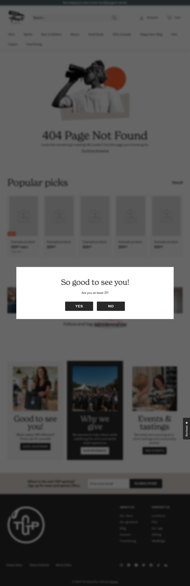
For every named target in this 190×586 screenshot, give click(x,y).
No (111, 305)
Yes (79, 305)
